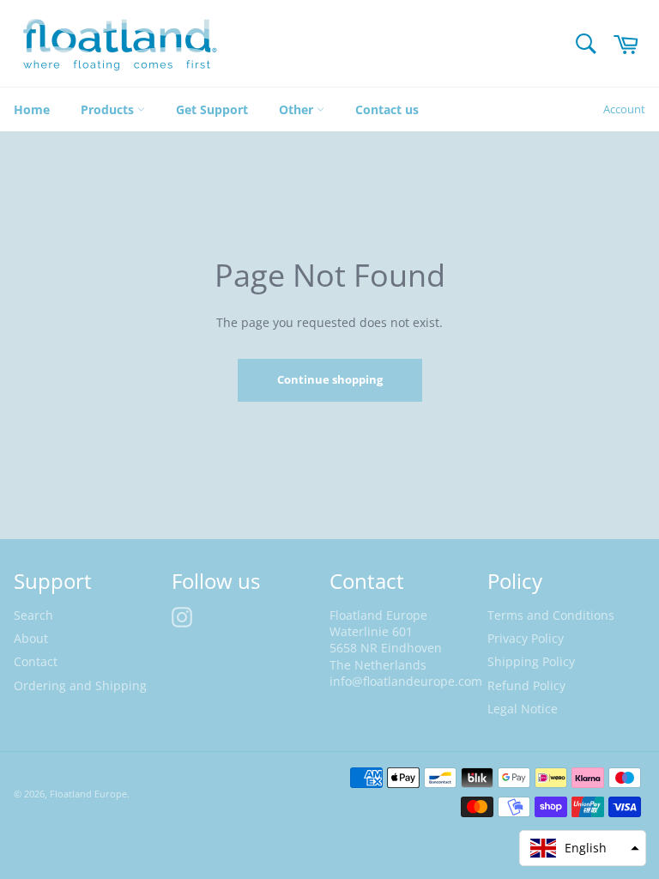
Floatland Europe (88, 793)
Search (33, 615)
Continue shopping (330, 379)
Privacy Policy (525, 638)
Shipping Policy (531, 661)
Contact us (387, 109)
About (31, 638)
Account (624, 109)
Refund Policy (526, 685)
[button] (582, 848)
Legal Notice (522, 708)
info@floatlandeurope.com (406, 681)
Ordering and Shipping (80, 685)
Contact (35, 661)
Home (32, 109)
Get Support (212, 109)
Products (109, 109)
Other (298, 109)
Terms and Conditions (550, 615)
